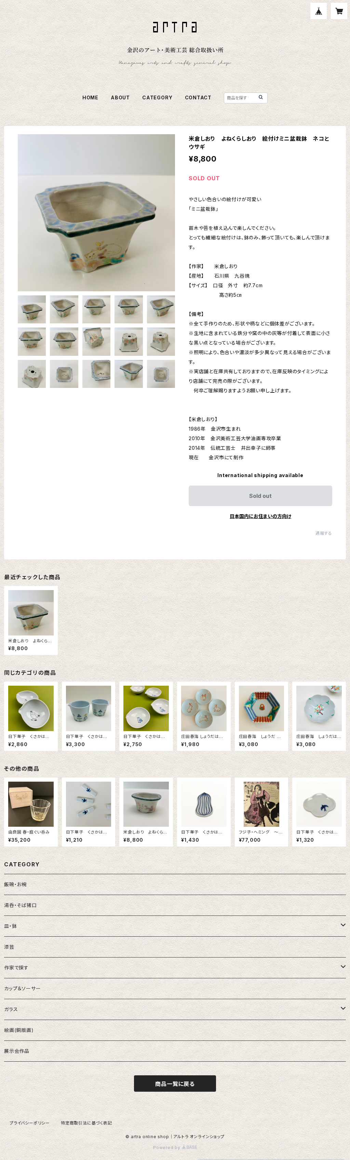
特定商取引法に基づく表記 (86, 1123)
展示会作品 (16, 1051)
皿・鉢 (10, 926)
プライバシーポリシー (30, 1123)
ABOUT (120, 97)
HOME (90, 97)
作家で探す (16, 967)
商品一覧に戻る (175, 1083)
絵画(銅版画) (19, 1030)
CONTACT (198, 97)
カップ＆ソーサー (22, 988)
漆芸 (9, 947)
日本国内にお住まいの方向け (260, 516)
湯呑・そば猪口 (20, 905)
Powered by (167, 1147)
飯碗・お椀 (15, 884)
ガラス (11, 1009)
